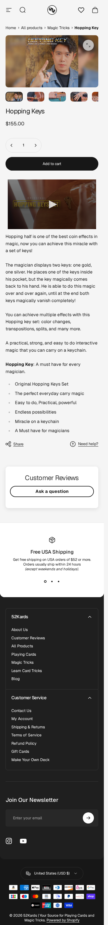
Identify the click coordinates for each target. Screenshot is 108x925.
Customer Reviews (28, 638)
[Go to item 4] (79, 97)
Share (18, 444)
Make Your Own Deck (30, 759)
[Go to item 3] (57, 97)
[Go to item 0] (14, 97)
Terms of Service (26, 735)
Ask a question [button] (52, 491)
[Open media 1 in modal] (88, 45)
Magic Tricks (22, 662)
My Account (22, 718)
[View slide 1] (45, 581)
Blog (15, 678)
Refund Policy (24, 743)
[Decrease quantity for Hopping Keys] (11, 145)
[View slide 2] (52, 581)
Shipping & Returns (28, 727)
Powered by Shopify (63, 920)
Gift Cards (20, 751)
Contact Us (21, 710)
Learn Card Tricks (26, 670)
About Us (19, 629)
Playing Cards (23, 654)
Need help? (88, 444)
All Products (22, 646)
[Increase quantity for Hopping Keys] (35, 145)
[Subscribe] (88, 817)
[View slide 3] (58, 581)
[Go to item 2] (35, 97)
